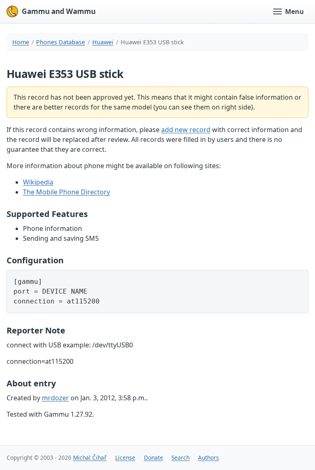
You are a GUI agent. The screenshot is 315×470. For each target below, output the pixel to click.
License (125, 457)
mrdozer (55, 397)
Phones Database (60, 42)
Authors (208, 457)
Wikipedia (38, 182)
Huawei (102, 42)
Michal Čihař (90, 457)
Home (20, 42)
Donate (153, 457)
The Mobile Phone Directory (66, 191)
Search (180, 457)
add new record (185, 129)
